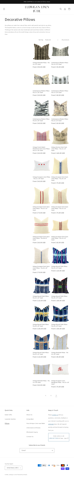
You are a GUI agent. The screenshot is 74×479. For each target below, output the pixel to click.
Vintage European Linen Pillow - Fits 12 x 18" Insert (41, 177)
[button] (4, 9)
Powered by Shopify (22, 474)
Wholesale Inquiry (32, 432)
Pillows (7, 423)
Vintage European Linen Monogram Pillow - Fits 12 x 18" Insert (60, 382)
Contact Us (29, 436)
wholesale (51, 424)
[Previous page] (46, 395)
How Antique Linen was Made (35, 423)
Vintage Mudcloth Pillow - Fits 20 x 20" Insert (59, 353)
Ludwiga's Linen (13, 474)
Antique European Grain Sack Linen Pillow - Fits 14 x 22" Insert (59, 238)
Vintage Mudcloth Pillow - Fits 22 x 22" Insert (41, 63)
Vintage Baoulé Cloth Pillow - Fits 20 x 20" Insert (59, 297)
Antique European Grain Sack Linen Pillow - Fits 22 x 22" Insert (41, 208)
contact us (55, 415)
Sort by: (41, 40)
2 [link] (56, 395)
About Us (29, 415)
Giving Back (30, 419)
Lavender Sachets (10, 419)
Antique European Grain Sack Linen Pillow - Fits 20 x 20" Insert (59, 178)
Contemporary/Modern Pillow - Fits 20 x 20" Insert (41, 119)
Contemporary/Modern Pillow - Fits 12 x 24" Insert (60, 91)
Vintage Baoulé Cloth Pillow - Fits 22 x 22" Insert (59, 267)
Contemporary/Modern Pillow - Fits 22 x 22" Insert (60, 119)
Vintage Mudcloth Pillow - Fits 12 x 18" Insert (41, 381)
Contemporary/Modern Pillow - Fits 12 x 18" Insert (41, 91)
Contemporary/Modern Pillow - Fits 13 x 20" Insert (60, 63)
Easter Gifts (8, 415)
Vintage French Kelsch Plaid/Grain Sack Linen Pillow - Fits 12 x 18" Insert (41, 148)
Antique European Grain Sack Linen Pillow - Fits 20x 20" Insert (41, 238)
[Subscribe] (52, 450)
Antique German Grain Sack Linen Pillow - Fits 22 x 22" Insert (59, 148)
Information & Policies (33, 428)
